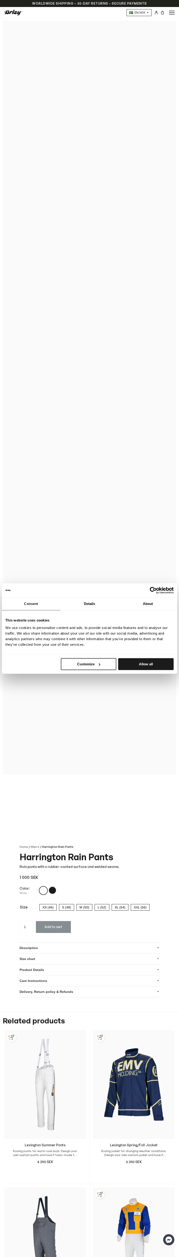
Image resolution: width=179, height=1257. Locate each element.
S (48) (66, 907)
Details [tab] (89, 604)
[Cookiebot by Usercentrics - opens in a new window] (153, 590)
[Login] (156, 12)
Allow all (146, 664)
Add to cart (53, 927)
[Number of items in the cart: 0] (162, 12)
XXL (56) (140, 907)
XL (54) (120, 907)
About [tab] (148, 604)
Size (24, 907)
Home (24, 847)
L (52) (102, 907)
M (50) (84, 907)
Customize (86, 664)
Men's (35, 847)
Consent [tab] (31, 604)
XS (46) (48, 907)
